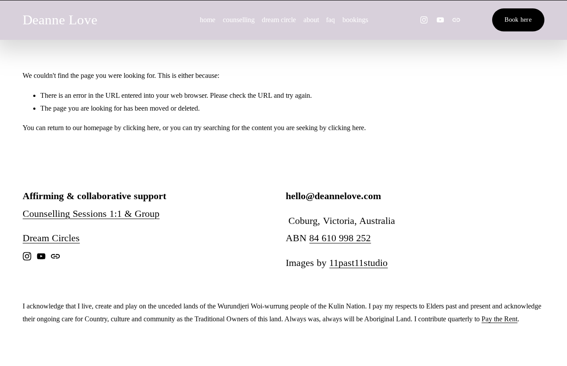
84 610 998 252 (340, 237)
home (207, 19)
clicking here (141, 127)
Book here (518, 19)
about (311, 19)
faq (330, 19)
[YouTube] (440, 19)
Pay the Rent (499, 319)
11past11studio (358, 262)
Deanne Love (60, 19)
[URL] (456, 19)
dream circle (279, 19)
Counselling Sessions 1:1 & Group (91, 213)
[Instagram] (423, 19)
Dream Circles (51, 237)
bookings (355, 19)
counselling (239, 19)
